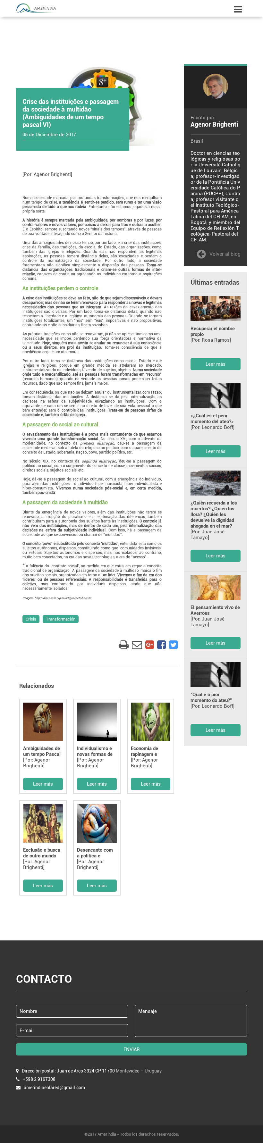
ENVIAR (131, 1049)
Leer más (43, 784)
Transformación (60, 619)
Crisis (31, 619)
